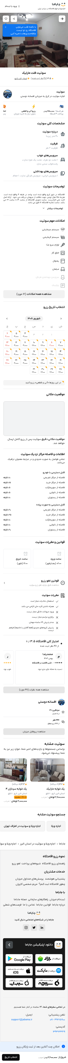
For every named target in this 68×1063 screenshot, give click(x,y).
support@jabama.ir (21, 1019)
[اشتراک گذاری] (14, 18)
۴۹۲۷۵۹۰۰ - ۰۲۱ (57, 1019)
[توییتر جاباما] (34, 927)
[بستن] (5, 27)
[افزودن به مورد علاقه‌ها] (6, 18)
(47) (39, 78)
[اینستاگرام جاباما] (26, 927)
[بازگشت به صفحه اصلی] (9, 944)
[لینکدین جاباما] (42, 927)
